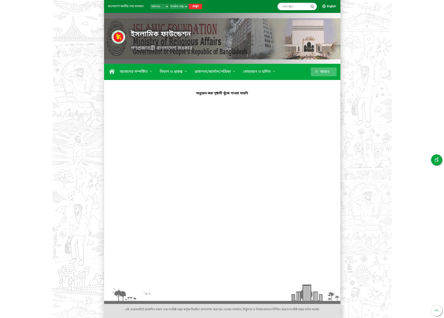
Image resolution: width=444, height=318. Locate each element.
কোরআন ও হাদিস (257, 71)
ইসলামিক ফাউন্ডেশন (161, 34)
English (331, 6)
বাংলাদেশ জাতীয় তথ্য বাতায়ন (126, 6)
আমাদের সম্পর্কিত (134, 71)
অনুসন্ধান (312, 6)
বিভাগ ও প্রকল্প (171, 71)
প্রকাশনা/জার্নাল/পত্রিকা (213, 71)
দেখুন (195, 6)
